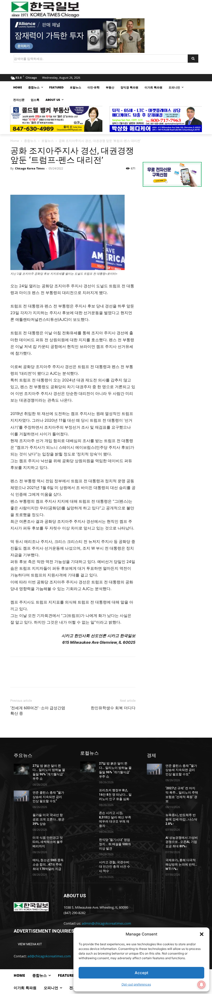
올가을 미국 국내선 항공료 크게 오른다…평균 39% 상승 (48, 819)
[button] (201, 934)
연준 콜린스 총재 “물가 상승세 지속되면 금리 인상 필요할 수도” (48, 797)
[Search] (193, 58)
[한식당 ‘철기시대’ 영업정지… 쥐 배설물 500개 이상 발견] (88, 843)
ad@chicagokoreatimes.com (49, 956)
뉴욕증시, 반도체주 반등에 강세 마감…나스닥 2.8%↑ (181, 819)
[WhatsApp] (51, 180)
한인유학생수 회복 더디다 (113, 708)
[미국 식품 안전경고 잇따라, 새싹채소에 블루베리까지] (21, 841)
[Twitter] (27, 180)
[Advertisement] (172, 228)
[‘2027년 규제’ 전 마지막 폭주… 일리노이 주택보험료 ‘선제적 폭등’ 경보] (154, 791)
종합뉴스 (30, 140)
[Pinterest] (39, 180)
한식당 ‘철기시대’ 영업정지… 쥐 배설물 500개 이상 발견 (115, 844)
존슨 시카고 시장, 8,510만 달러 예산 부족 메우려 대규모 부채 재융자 (115, 819)
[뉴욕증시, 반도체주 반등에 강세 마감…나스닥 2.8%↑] (154, 818)
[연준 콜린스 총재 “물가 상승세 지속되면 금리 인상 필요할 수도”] (21, 796)
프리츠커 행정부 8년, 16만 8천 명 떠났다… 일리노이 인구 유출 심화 (115, 794)
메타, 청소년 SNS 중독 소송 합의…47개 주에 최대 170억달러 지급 (48, 864)
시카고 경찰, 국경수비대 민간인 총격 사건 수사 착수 (114, 866)
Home (14, 140)
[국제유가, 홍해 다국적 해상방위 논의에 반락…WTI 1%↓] (154, 863)
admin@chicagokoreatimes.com (106, 923)
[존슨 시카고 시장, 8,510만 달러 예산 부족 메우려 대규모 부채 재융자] (88, 816)
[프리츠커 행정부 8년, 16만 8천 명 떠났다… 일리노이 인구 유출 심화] (88, 793)
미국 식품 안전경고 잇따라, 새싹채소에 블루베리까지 (48, 842)
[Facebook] (15, 180)
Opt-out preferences (136, 984)
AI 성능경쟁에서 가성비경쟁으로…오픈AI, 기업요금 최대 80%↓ (181, 842)
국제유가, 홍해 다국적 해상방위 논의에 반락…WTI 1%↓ (181, 864)
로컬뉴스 (47, 140)
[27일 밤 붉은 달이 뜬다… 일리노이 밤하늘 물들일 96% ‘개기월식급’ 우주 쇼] (21, 769)
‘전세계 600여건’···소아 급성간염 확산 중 (37, 711)
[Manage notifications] (201, 985)
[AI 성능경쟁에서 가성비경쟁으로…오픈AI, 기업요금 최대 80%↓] (154, 841)
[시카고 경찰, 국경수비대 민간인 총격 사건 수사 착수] (88, 865)
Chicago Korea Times (29, 168)
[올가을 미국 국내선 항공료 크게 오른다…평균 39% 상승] (21, 818)
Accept (141, 972)
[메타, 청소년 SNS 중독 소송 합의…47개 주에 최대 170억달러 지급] (21, 863)
